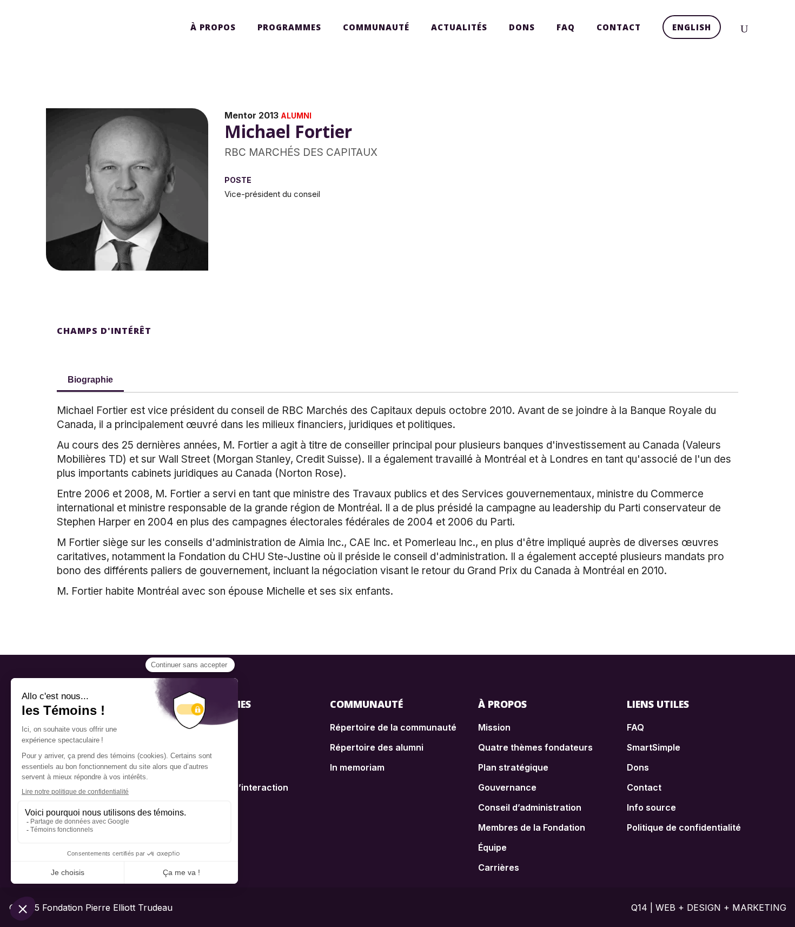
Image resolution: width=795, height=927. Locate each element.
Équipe (492, 847)
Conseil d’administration (529, 807)
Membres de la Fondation (531, 827)
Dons (638, 767)
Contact (644, 787)
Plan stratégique (513, 767)
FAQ (635, 727)
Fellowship (203, 747)
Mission (494, 727)
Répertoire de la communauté (393, 727)
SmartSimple (653, 747)
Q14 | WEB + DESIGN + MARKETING (708, 907)
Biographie (90, 379)
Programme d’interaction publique (234, 793)
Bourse (196, 727)
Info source (651, 807)
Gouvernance (507, 787)
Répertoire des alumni (376, 747)
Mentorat (201, 767)
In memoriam (357, 767)
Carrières (498, 867)
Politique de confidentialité (684, 827)
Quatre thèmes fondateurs (535, 747)
